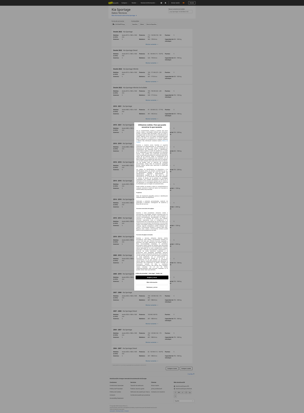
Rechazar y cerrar (152, 287)
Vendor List (159, 273)
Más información (152, 282)
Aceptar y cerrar (152, 277)
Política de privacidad (141, 273)
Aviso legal (152, 273)
